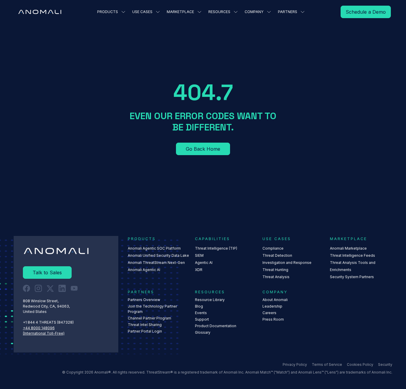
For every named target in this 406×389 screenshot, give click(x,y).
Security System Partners (352, 277)
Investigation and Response (286, 262)
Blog (199, 306)
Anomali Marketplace (348, 248)
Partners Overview (144, 299)
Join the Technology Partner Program (152, 309)
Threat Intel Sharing (145, 324)
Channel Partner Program (149, 318)
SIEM (199, 255)
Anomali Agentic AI (144, 269)
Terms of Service (327, 364)
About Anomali (275, 299)
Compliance (273, 248)
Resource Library (210, 299)
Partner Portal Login (145, 331)
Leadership (272, 306)
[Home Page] (39, 12)
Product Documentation (215, 326)
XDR (198, 269)
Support (202, 319)
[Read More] (366, 12)
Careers (269, 313)
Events (201, 313)
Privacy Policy (295, 364)
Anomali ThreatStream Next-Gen (156, 262)
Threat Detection (277, 255)
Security (385, 364)
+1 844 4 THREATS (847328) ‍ (49, 322)
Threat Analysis (275, 277)
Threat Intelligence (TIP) (216, 248)
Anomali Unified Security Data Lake (158, 255)
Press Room (273, 319)
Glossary (202, 332)
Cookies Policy (360, 364)
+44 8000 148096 (39, 328)
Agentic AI (204, 262)
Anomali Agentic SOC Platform (154, 248)
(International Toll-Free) (43, 333)
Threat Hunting (275, 269)
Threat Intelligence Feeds (352, 255)
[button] (111, 12)
